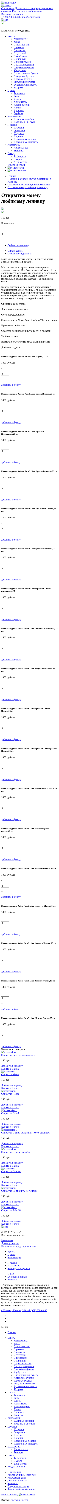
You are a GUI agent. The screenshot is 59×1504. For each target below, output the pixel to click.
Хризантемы (20, 101)
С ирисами (19, 50)
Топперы (18, 150)
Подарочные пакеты (25, 139)
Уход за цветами (16, 164)
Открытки (19, 130)
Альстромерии (22, 104)
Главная (12, 1332)
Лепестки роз (21, 147)
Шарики (18, 136)
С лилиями (20, 59)
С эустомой (20, 53)
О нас (11, 1273)
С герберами (20, 56)
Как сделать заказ (21, 11)
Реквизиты (7, 1240)
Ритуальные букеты (24, 81)
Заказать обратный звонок (22, 1489)
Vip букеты (20, 70)
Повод (11, 153)
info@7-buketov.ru (31, 17)
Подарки (12, 124)
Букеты (11, 36)
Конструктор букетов (19, 1268)
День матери (20, 162)
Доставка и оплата (25, 8)
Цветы (11, 90)
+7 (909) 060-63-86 (11, 17)
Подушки (19, 133)
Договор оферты (10, 1243)
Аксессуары (14, 144)
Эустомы (19, 110)
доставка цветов (19, 1500)
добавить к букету (11, 384)
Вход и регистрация (12, 14)
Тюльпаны (19, 93)
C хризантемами (22, 61)
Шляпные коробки (24, 119)
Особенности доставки (20, 253)
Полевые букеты (23, 79)
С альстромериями (24, 64)
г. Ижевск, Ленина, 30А (14, 1310)
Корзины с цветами (24, 122)
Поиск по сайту (10, 1494)
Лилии (17, 107)
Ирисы (17, 99)
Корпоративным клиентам (22, 1474)
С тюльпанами (22, 44)
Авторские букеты (24, 76)
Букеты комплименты (25, 84)
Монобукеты (21, 39)
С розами (19, 47)
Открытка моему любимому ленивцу (28, 187)
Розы (16, 96)
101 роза (18, 87)
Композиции (14, 116)
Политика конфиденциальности (18, 1246)
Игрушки (19, 127)
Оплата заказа (15, 250)
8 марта (18, 159)
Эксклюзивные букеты (26, 73)
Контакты (36, 11)
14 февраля (20, 156)
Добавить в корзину (18, 245)
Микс (17, 41)
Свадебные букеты (24, 67)
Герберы (18, 113)
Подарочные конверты (26, 142)
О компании (7, 8)
